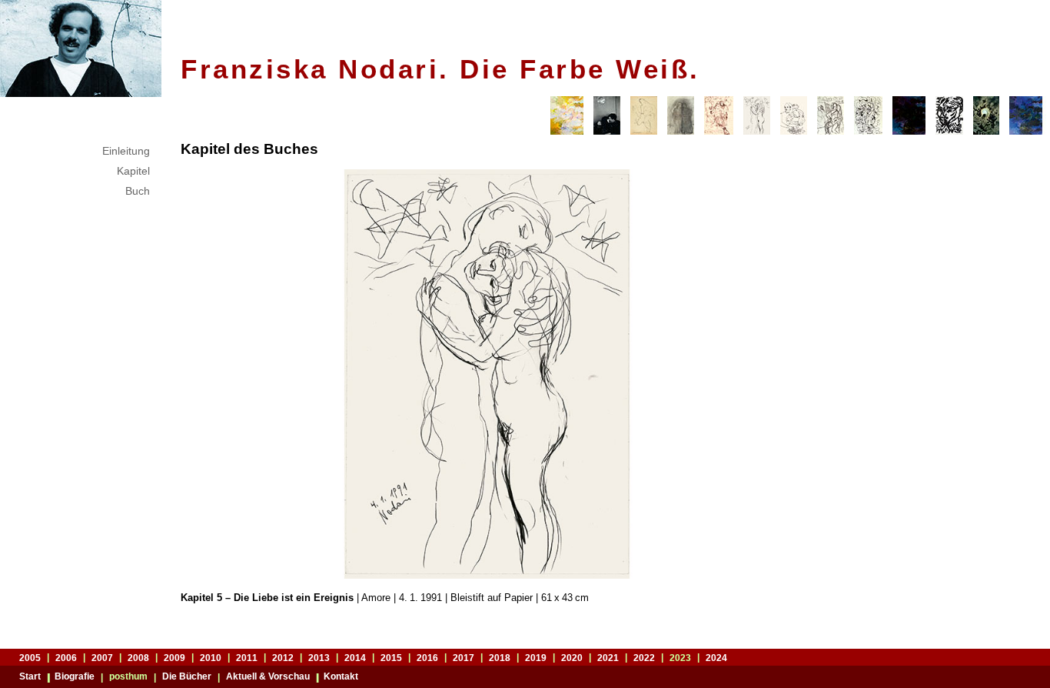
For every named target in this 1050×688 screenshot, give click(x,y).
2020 (572, 657)
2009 (174, 657)
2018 (499, 657)
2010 (210, 657)
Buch (137, 191)
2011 (247, 657)
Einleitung (126, 151)
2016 (427, 657)
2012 (283, 657)
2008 (138, 657)
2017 (463, 657)
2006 (66, 657)
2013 (319, 657)
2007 (102, 657)
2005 (30, 657)
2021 (608, 657)
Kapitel (133, 171)
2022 (644, 657)
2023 (680, 657)
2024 (716, 657)
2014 (355, 657)
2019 (536, 657)
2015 (391, 657)
